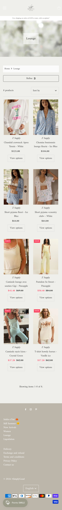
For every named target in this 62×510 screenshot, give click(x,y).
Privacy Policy (10, 461)
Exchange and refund (13, 453)
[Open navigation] (5, 8)
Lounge (7, 435)
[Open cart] (59, 8)
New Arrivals (9, 427)
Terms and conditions (13, 457)
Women (7, 431)
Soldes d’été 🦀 (10, 419)
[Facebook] (25, 410)
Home (7, 69)
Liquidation (8, 439)
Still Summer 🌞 (11, 423)
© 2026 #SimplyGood (14, 479)
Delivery (7, 449)
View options (16, 158)
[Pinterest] (36, 410)
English (30, 488)
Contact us (8, 465)
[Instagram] (31, 410)
